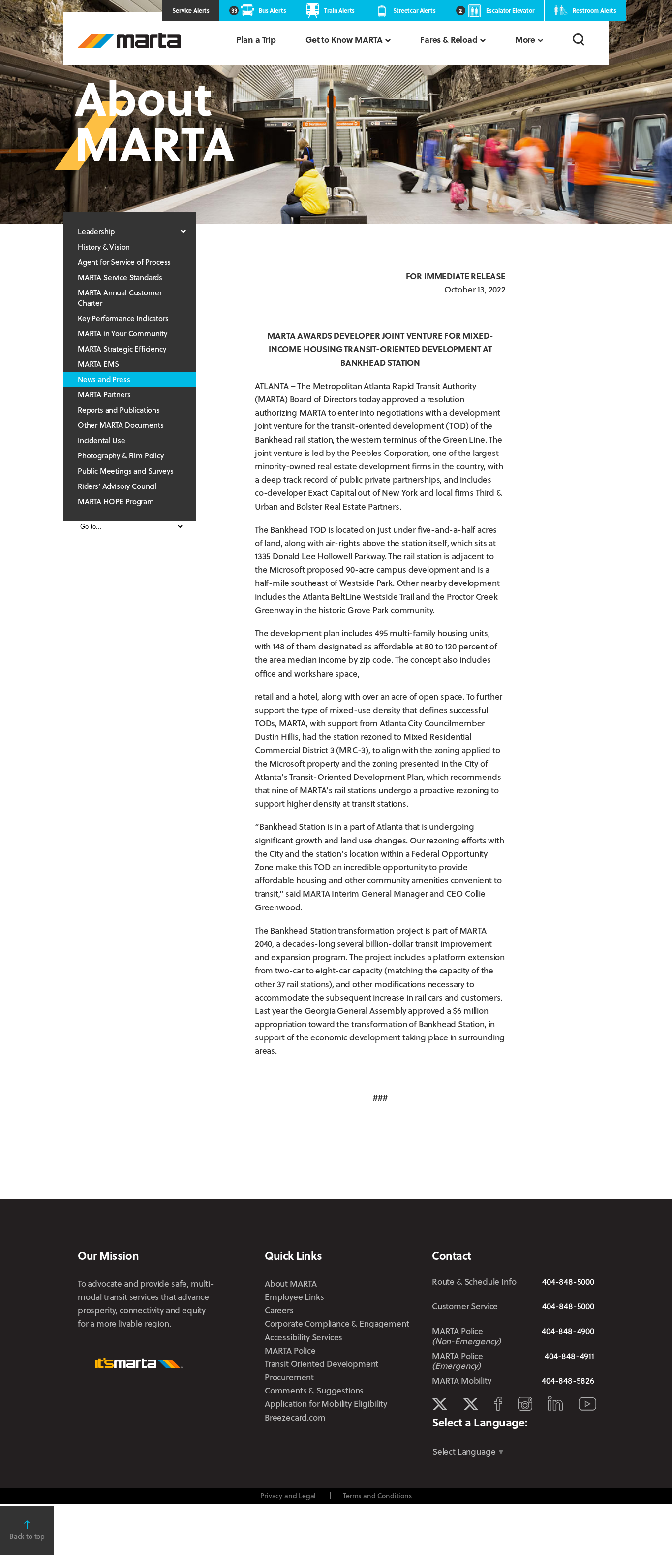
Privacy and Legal (288, 1495)
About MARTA (291, 1283)
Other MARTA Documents (120, 425)
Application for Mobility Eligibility (326, 1403)
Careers (279, 1310)
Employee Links (294, 1297)
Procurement (289, 1377)
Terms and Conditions (377, 1495)
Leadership (96, 231)
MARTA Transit (439, 1404)
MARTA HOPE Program (116, 501)
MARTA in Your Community (122, 333)
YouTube (587, 1404)
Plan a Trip (256, 39)
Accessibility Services (303, 1337)
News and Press (104, 379)
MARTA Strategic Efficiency (122, 348)
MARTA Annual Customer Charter (119, 297)
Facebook (498, 1404)
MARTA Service (470, 1404)
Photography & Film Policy (121, 455)
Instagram (525, 1404)
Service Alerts (191, 10)
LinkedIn (555, 1403)
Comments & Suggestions (314, 1390)
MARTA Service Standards (120, 277)
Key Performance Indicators (123, 318)
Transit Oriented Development (321, 1364)
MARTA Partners (104, 394)
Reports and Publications (119, 409)
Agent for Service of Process (124, 262)
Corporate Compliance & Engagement (337, 1323)
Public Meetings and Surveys (125, 470)
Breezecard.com (295, 1417)
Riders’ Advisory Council (117, 486)
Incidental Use (101, 440)
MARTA (129, 40)
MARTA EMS (98, 363)
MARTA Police (290, 1350)
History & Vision (104, 246)
